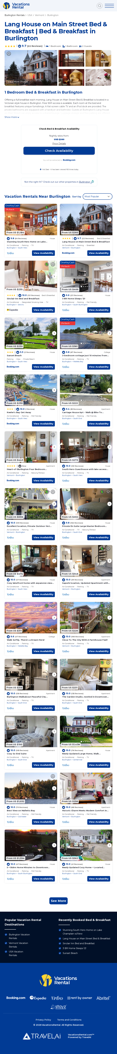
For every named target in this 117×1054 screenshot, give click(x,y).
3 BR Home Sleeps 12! (73, 298)
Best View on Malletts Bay (21, 810)
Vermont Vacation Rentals (18, 945)
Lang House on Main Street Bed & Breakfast (86, 241)
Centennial (77, 760)
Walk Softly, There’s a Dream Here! (25, 640)
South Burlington (80, 305)
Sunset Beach (14, 355)
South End (77, 418)
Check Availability (59, 151)
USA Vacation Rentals (16, 953)
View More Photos (18, 81)
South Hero (22, 248)
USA (29, 15)
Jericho (21, 305)
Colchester (22, 817)
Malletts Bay (78, 361)
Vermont (39, 15)
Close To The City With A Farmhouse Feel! (85, 640)
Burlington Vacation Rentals (19, 936)
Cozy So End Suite (17, 753)
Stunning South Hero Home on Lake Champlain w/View (82, 932)
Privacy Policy (43, 1019)
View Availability (43, 253)
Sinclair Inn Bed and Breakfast (23, 298)
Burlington (52, 15)
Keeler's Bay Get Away (19, 412)
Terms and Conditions (69, 1019)
